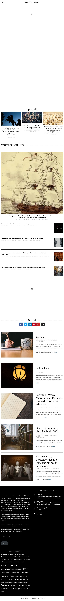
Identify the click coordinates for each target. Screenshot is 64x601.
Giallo (14, 559)
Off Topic (48, 340)
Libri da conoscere (23, 576)
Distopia (9, 556)
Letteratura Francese (5, 572)
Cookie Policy (41, 598)
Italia (2, 562)
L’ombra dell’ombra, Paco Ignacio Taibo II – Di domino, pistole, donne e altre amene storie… (11, 130)
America (11, 554)
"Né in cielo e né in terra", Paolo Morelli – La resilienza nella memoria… (23, 267)
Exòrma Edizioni (27, 556)
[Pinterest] (34, 324)
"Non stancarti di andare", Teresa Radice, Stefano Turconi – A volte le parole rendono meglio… (53, 129)
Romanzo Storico (20, 585)
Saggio (27, 585)
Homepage (21, 598)
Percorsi (54, 340)
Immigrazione (27, 559)
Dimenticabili (4, 556)
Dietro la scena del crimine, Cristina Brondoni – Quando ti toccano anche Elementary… (23, 253)
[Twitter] (25, 324)
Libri (8, 576)
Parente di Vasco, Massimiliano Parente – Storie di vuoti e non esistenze (49, 399)
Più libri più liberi (14, 582)
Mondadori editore (5, 579)
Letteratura (14, 562)
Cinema (14, 240)
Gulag (17, 559)
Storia (22, 588)
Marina (38, 513)
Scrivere (40, 337)
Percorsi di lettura (7, 582)
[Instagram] (43, 324)
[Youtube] (38, 324)
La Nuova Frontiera (7, 562)
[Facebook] (21, 324)
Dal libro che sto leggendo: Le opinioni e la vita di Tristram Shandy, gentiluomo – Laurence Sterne (49, 496)
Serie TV (11, 588)
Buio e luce (42, 368)
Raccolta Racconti (21, 582)
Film (11, 559)
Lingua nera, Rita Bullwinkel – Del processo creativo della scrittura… (32, 127)
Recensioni (17, 135)
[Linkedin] (30, 324)
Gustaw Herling (22, 559)
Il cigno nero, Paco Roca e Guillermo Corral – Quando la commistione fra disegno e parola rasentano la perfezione (32, 216)
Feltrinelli (8, 559)
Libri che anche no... (15, 576)
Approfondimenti (8, 135)
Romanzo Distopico (12, 585)
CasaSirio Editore (21, 554)
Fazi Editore (3, 559)
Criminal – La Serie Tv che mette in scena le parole (16, 224)
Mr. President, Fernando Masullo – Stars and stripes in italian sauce (47, 461)
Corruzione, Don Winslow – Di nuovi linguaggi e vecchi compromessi (22, 238)
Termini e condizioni (30, 598)
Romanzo (5, 585)
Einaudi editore (20, 556)
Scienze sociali (4, 588)
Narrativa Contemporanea (18, 579)
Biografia (16, 554)
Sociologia (16, 588)
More (56, 352)
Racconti (26, 582)
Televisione (36, 219)
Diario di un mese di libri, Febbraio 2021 (47, 430)
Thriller (25, 588)
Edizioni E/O (13, 556)
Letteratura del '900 (21, 569)
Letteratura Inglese (15, 572)
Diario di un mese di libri (44, 435)
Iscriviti (4, 543)
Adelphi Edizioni (5, 554)
